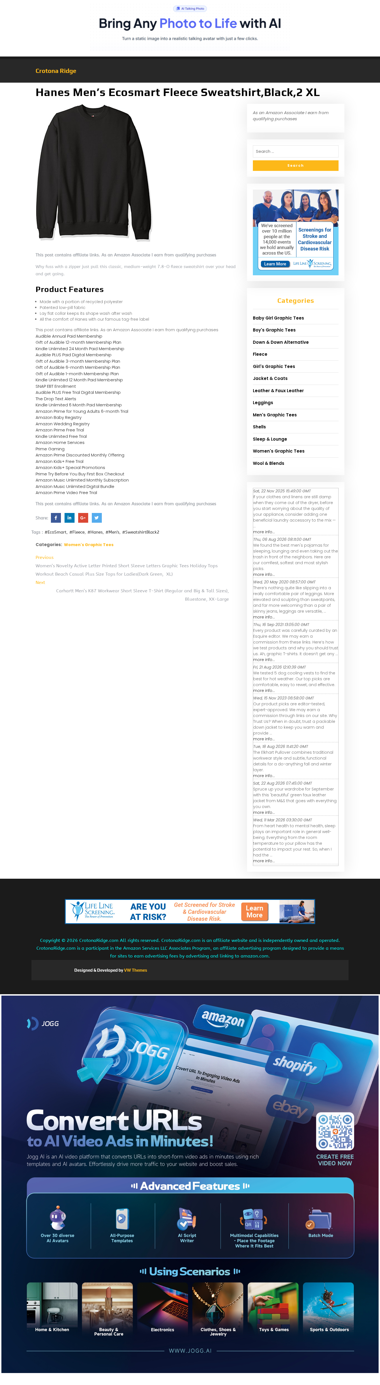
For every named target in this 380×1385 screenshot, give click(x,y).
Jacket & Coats (270, 378)
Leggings (263, 403)
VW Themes (135, 970)
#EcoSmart (55, 532)
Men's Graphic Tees (275, 415)
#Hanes (95, 532)
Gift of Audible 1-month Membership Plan (77, 374)
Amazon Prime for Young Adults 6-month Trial (82, 411)
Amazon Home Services (60, 442)
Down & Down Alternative (281, 342)
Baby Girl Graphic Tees (278, 318)
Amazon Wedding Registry (63, 424)
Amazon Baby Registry (59, 417)
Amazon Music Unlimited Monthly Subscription (82, 480)
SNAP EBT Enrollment (56, 386)
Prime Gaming (50, 449)
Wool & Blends (268, 463)
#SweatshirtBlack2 (140, 532)
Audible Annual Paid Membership (69, 336)
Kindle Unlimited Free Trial (61, 436)
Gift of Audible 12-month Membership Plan (78, 342)
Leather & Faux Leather (278, 391)
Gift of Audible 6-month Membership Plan (78, 367)
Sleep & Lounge (270, 439)
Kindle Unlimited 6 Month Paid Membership (79, 405)
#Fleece (77, 532)
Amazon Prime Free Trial (60, 430)
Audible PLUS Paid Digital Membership (74, 355)
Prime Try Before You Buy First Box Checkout (80, 474)
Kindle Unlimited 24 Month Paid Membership (80, 349)
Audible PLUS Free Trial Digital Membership (78, 392)
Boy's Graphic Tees (274, 330)
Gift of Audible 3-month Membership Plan (78, 361)
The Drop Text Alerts (56, 399)
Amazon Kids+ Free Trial (59, 461)
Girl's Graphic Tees (274, 366)
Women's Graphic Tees (88, 544)
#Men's (112, 532)
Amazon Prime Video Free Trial (66, 492)
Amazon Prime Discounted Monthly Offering (80, 455)
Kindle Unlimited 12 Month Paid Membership (79, 380)
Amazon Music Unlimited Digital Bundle (75, 486)
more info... (264, 532)
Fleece (260, 354)
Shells (259, 427)
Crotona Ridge (56, 70)
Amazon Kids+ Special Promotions (70, 467)
